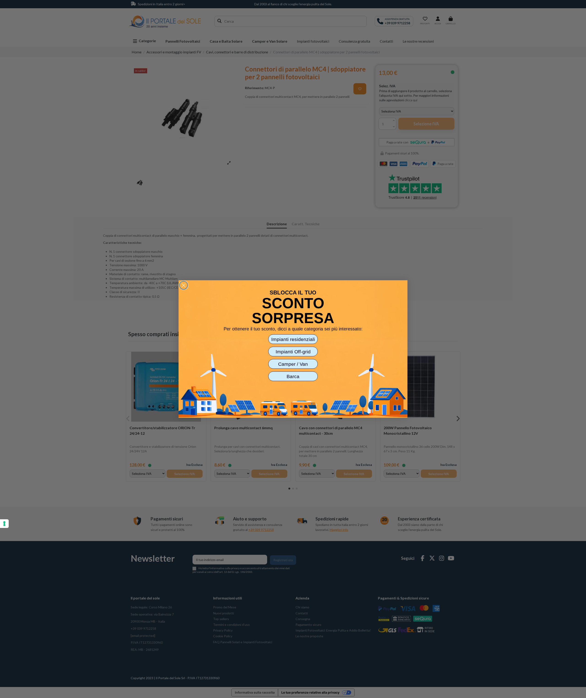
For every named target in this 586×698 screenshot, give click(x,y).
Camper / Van (293, 364)
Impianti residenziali (293, 339)
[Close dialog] (183, 285)
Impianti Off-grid (293, 351)
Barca (293, 376)
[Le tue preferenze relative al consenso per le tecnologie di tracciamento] (4, 523)
